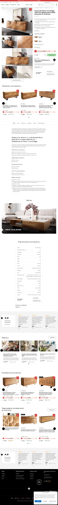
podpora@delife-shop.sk (37, 300)
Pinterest (31, 478)
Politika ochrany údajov (20, 478)
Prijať (38, 501)
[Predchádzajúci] (3, 21)
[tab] (28, 443)
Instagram (32, 475)
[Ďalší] (31, 21)
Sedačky (3, 473)
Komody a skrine (47, 7)
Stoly (3, 478)
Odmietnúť (45, 501)
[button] (56, 492)
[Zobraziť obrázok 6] (25, 72)
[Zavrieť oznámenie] (57, 0)
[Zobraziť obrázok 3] (25, 42)
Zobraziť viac (20, 324)
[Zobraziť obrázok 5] (9, 72)
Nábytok (42, 7)
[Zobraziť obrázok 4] (17, 57)
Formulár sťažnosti (19, 476)
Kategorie (37, 7)
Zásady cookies (39, 503)
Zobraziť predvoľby (52, 501)
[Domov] (29, 4)
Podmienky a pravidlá (20, 475)
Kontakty (17, 473)
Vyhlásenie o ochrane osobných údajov (47, 503)
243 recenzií (8, 324)
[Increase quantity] (45, 55)
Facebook (31, 473)
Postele (3, 476)
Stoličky (3, 475)
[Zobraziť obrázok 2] (9, 42)
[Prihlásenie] (53, 5)
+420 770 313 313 (47, 2)
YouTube (31, 476)
